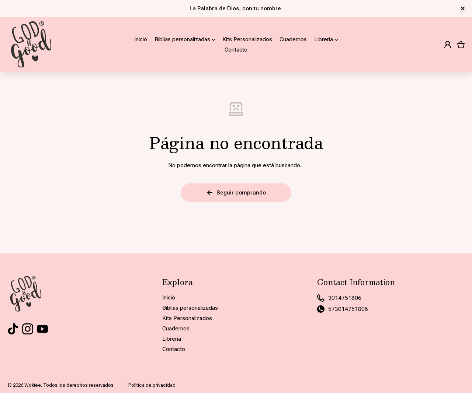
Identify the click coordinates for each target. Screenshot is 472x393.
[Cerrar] (462, 8)
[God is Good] (31, 45)
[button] (461, 44)
